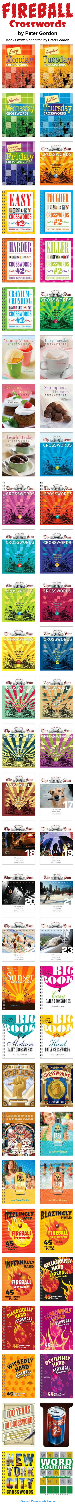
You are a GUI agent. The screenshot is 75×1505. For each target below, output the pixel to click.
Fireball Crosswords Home (37, 1501)
